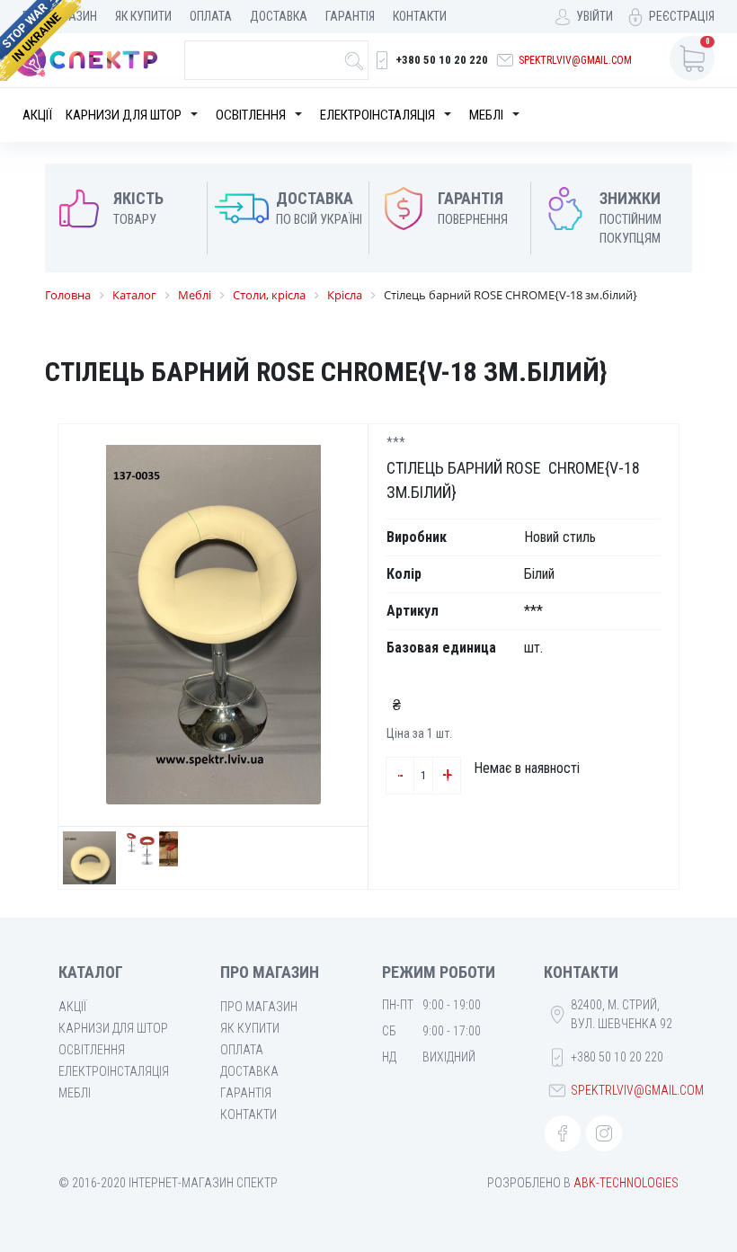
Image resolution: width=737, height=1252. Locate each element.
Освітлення (251, 115)
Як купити (143, 16)
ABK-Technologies (626, 1183)
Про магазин (258, 1006)
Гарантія (350, 16)
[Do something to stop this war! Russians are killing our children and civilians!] (40, 40)
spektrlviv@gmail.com (575, 60)
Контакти (420, 16)
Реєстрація (682, 16)
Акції (37, 115)
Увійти (594, 16)
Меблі (486, 115)
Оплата (211, 16)
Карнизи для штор (124, 115)
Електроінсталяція (377, 115)
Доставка (278, 16)
